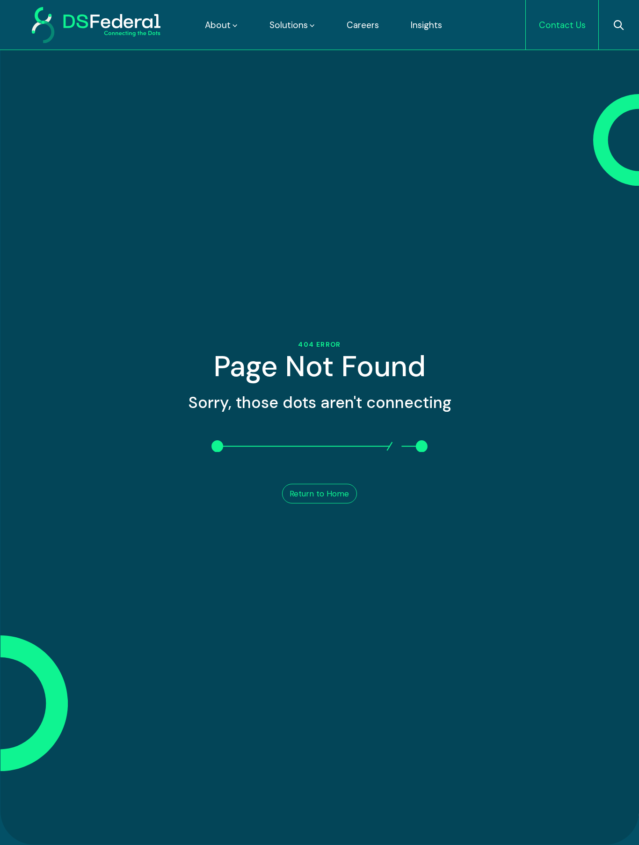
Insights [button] (426, 25)
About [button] (218, 25)
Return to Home (319, 493)
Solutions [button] (288, 25)
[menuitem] (221, 25)
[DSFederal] (96, 25)
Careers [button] (363, 25)
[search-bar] (619, 25)
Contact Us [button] (562, 25)
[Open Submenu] (234, 25)
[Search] (618, 25)
